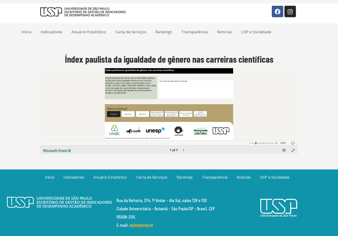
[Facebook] (277, 11)
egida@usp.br (141, 225)
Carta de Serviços (130, 31)
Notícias (224, 31)
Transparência (194, 31)
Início (27, 31)
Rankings (163, 31)
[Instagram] (290, 11)
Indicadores (51, 31)
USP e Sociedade (256, 31)
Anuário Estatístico (89, 31)
